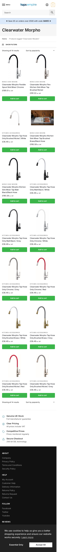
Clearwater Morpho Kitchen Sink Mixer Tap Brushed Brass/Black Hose (42, 138)
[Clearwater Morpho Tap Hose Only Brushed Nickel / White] (14, 117)
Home (4, 39)
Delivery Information (11, 487)
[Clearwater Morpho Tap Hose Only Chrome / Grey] (14, 268)
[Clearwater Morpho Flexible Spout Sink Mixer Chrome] (14, 66)
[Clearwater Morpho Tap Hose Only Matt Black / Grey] (14, 220)
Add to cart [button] (14, 99)
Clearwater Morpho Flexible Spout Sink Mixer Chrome (14, 85)
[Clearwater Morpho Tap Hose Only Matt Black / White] (42, 169)
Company (6, 458)
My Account (7, 479)
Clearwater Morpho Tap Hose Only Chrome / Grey (14, 288)
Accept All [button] (41, 545)
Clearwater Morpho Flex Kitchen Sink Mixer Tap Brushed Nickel (40, 87)
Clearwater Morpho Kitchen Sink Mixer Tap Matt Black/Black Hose (14, 189)
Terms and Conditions (12, 465)
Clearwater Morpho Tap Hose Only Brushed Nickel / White (14, 137)
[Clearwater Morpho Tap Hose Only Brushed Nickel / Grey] (42, 365)
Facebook (6, 508)
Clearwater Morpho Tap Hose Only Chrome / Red (42, 288)
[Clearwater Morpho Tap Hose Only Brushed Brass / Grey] (42, 317)
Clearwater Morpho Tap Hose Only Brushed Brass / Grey (42, 336)
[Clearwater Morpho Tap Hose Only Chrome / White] (42, 220)
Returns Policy (8, 490)
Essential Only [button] (16, 545)
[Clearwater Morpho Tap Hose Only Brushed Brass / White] (14, 317)
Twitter (5, 512)
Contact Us (7, 497)
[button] (52, 5)
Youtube (6, 515)
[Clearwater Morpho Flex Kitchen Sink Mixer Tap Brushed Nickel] (42, 66)
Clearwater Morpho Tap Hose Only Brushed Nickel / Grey (42, 385)
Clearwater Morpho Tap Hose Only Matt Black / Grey (14, 239)
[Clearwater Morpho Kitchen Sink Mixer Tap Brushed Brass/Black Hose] (42, 117)
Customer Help (8, 483)
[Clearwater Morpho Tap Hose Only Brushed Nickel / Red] (14, 365)
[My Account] (47, 5)
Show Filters (11, 45)
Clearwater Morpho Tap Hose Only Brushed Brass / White (14, 336)
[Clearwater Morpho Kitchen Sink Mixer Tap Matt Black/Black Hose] (14, 169)
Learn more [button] (27, 537)
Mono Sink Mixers (9, 82)
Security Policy (8, 468)
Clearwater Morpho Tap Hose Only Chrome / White (42, 239)
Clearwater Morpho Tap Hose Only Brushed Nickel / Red (14, 385)
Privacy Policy (8, 461)
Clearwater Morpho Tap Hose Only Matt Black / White (42, 188)
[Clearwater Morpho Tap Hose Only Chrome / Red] (42, 268)
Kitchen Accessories (11, 133)
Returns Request (9, 494)
